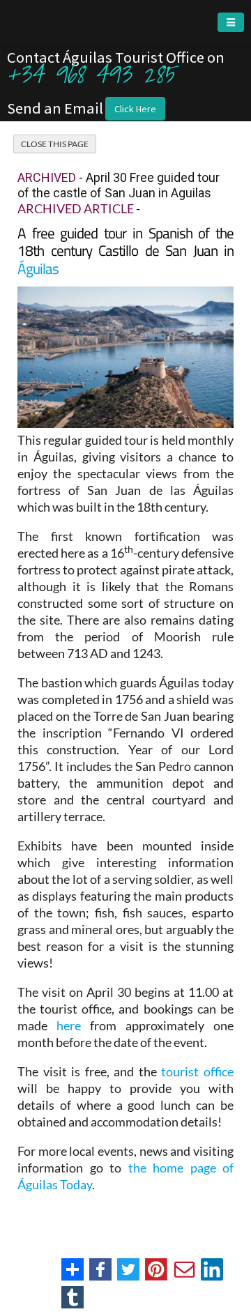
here (68, 1025)
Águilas (38, 268)
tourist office (197, 1071)
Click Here (135, 108)
